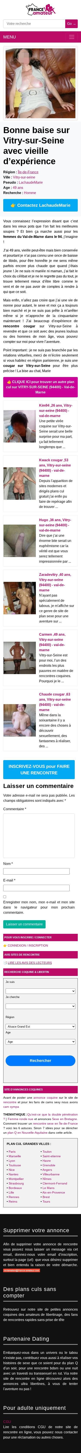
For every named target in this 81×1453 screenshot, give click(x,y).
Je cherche (12, 997)
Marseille (15, 1156)
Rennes (14, 1197)
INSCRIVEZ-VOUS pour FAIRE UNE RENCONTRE (39, 769)
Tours (46, 1201)
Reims (13, 1201)
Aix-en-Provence (53, 1192)
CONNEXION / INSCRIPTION (28, 945)
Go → (71, 23)
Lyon (12, 1160)
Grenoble (49, 1165)
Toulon (47, 1151)
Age (8, 1032)
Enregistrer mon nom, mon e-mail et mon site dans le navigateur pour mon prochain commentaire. (39, 907)
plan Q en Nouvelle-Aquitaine (28, 1132)
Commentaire (14, 809)
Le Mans (48, 1188)
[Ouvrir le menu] (72, 37)
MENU (9, 37)
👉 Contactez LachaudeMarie (40, 205)
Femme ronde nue (20, 1119)
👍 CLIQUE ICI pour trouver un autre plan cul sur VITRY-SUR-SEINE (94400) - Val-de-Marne (40, 387)
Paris (12, 1151)
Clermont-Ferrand (55, 1183)
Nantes (13, 1174)
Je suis (10, 982)
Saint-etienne (52, 1156)
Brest (46, 1197)
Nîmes (47, 1179)
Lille (11, 1192)
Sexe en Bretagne (64, 1119)
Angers (47, 1169)
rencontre (9, 1102)
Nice (12, 1169)
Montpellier (16, 1179)
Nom (8, 864)
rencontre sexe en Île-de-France (55, 1123)
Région (10, 1017)
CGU (7, 1422)
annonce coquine (45, 1097)
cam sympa (11, 1106)
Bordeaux (15, 1188)
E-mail (9, 880)
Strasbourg (16, 1183)
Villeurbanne (51, 1174)
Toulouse (15, 1165)
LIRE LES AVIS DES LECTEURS (30, 962)
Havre (47, 1160)
